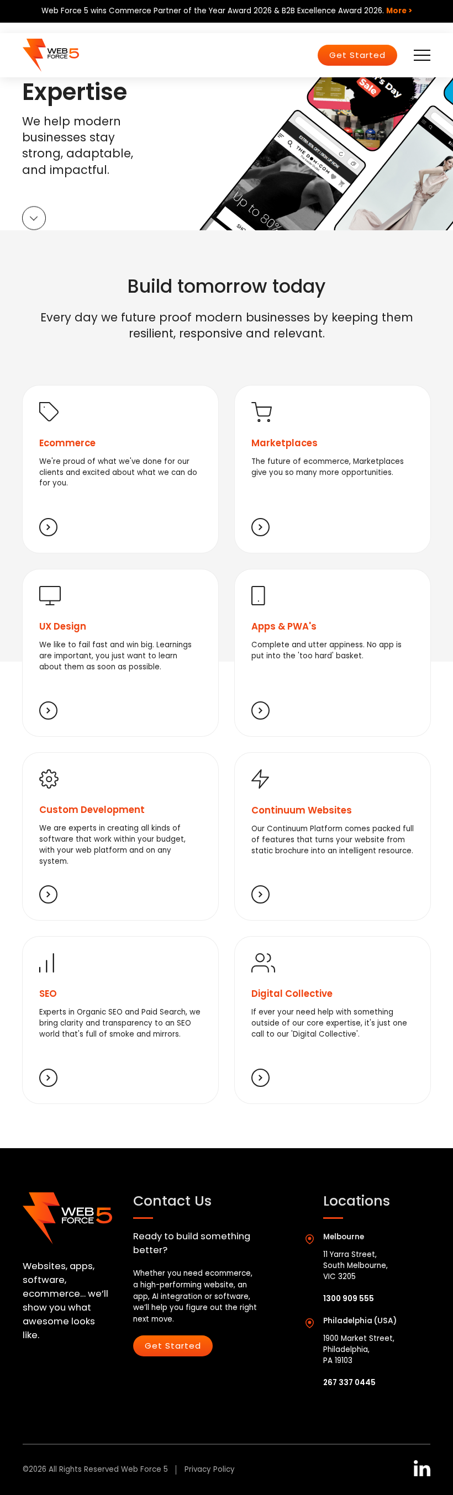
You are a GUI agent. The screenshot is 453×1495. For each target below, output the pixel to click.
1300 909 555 (348, 1298)
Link (120, 469)
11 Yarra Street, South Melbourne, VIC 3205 (355, 1265)
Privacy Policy (210, 1469)
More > (399, 11)
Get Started (357, 55)
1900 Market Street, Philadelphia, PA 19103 (358, 1349)
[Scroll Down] (34, 220)
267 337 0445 (349, 1382)
